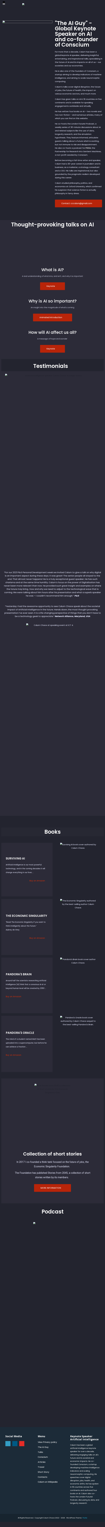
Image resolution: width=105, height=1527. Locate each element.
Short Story (43, 1472)
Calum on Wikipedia (47, 1481)
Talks (40, 1452)
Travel (41, 1467)
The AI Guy (43, 1447)
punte (85, 1518)
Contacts (42, 1477)
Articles (41, 1462)
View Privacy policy (47, 1442)
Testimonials (50, 366)
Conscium (43, 1457)
